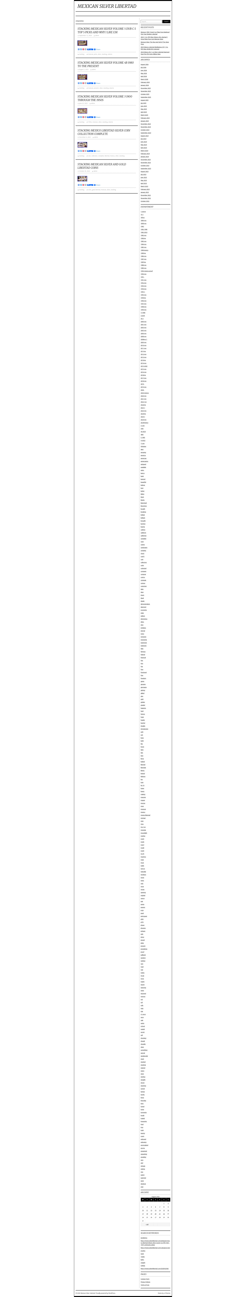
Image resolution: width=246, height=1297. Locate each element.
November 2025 (146, 91)
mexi (142, 806)
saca (142, 1017)
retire (142, 990)
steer (142, 1074)
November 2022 (146, 198)
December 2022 (146, 195)
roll (142, 1002)
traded (143, 1118)
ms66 (142, 842)
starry (142, 1071)
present (96, 88)
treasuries (144, 1121)
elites (142, 622)
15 (164, 1210)
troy (142, 1127)
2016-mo (143, 372)
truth (142, 1130)
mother (143, 836)
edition (143, 616)
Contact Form (145, 1279)
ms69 (142, 851)
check (142, 553)
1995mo (143, 298)
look (142, 782)
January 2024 (145, 156)
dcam (142, 595)
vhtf (142, 1163)
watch (142, 1175)
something (144, 1050)
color (142, 565)
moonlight (144, 833)
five (142, 666)
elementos (144, 619)
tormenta (144, 1112)
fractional (144, 672)
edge (142, 613)
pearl (142, 913)
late (142, 753)
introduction (144, 729)
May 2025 (144, 109)
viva (142, 1172)
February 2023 (145, 189)
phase (142, 925)
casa (142, 541)
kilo (142, 744)
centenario (144, 547)
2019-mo (143, 387)
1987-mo (143, 259)
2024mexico (144, 423)
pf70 (142, 922)
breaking (143, 512)
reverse (143, 996)
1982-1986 (144, 229)
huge (142, 717)
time (142, 1103)
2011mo (143, 351)
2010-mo (143, 345)
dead (142, 598)
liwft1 (142, 1260)
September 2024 (146, 133)
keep (142, 738)
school (143, 1026)
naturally (143, 871)
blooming (144, 506)
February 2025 (145, 118)
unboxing (143, 1142)
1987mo (143, 262)
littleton (143, 776)
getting (143, 690)
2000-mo (143, 321)
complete (101, 156)
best (142, 488)
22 (164, 1214)
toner (142, 1109)
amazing (143, 452)
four (142, 669)
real (142, 970)
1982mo (143, 238)
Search (166, 21)
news (142, 880)
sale (142, 1020)
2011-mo (143, 348)
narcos (143, 869)
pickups (143, 931)
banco (143, 473)
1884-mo (143, 220)
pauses (143, 907)
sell (142, 1035)
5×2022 (143, 440)
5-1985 (143, 437)
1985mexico (144, 250)
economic (144, 610)
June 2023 (144, 177)
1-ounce (143, 211)
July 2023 (143, 174)
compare (143, 571)
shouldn (143, 1044)
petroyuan (144, 916)
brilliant (143, 518)
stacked (143, 1062)
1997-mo (143, 304)
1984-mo (143, 244)
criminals (143, 580)
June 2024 (144, 142)
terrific (143, 1094)
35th (142, 428)
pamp (142, 904)
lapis (142, 750)
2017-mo (143, 378)
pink (142, 934)
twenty (143, 1133)
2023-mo (143, 411)
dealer (143, 601)
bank (142, 476)
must (142, 863)
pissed (143, 940)
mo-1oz (143, 827)
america (143, 455)
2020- (142, 390)
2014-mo (143, 363)
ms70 (142, 854)
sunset (143, 1089)
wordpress (144, 1238)
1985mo (143, 253)
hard (142, 711)
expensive (144, 643)
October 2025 (145, 94)
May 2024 (144, 145)
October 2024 (145, 130)
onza (142, 886)
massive (143, 797)
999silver (143, 446)
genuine (143, 684)
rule (142, 1011)
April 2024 (144, 148)
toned (142, 1106)
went (142, 1181)
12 (151, 1210)
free (142, 675)
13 (155, 1210)
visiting (143, 1169)
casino (143, 544)
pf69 (142, 919)
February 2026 (145, 82)
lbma (142, 759)
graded (143, 705)
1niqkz (143, 1257)
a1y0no (143, 1251)
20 (155, 1214)
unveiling (143, 1157)
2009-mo (143, 342)
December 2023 (146, 159)
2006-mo (143, 333)
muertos (143, 857)
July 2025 (143, 103)
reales (142, 973)
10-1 (142, 214)
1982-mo (143, 235)
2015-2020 (144, 366)
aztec (142, 470)
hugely (143, 720)
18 (147, 1214)
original (143, 895)
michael (143, 818)
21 (160, 1214)
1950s (90, 122)
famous (143, 651)
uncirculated (144, 1145)
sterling (143, 1077)
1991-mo (143, 280)
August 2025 (144, 100)
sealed (143, 1029)
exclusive (143, 637)
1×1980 (143, 313)
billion (142, 494)
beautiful (143, 482)
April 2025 (144, 112)
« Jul (147, 1224)
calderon (143, 533)
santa (142, 1023)
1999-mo (143, 310)
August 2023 (144, 171)
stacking (81, 54)
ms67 (142, 845)
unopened (144, 1151)
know (142, 747)
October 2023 (145, 165)
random (143, 958)
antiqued (143, 464)
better (142, 491)
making (143, 794)
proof (142, 952)
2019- (142, 384)
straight (143, 1080)
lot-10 (142, 785)
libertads (143, 767)
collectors (144, 562)
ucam (142, 1136)
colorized (143, 568)
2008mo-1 (144, 339)
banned (143, 479)
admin (97, 35)
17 (143, 1214)
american (143, 458)
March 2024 (144, 151)
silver (99, 54)
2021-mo (143, 399)
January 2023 (145, 192)
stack (142, 1059)
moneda (143, 830)
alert (142, 449)
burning (143, 524)
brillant (143, 515)
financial (143, 657)
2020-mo (143, 396)
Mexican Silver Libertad (107, 6)
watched (143, 1178)
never (142, 877)
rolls (142, 1005)
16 (168, 1210)
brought (143, 521)
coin (89, 156)
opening (143, 892)
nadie (142, 866)
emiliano (143, 628)
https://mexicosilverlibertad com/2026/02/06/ (155, 1268)
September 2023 (146, 168)
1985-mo (143, 247)
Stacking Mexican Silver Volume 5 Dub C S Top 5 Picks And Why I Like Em (107, 30)
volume (110, 54)
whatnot (143, 1184)
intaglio (143, 726)
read (142, 967)
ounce (143, 898)
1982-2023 (144, 232)
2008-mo (143, 336)
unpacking (144, 1154)
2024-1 (143, 417)
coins (89, 190)
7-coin (143, 443)
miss (142, 824)
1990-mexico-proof (147, 271)
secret (143, 1032)
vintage (143, 1166)
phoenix (143, 928)
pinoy (142, 937)
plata (142, 943)
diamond (143, 607)
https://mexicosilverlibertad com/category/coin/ (155, 1248)
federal (143, 654)
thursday (143, 1100)
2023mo (143, 414)
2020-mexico (145, 393)
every (142, 634)
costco (143, 577)
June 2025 (144, 106)
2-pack (143, 316)
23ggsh (143, 1263)
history (143, 714)
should (143, 1041)
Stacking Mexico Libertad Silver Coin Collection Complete (104, 132)
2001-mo (143, 324)
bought (143, 509)
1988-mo (143, 265)
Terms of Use (145, 1285)
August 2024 (144, 136)
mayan (143, 800)
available (143, 467)
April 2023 (144, 183)
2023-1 (143, 408)
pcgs (142, 910)
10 (143, 1210)
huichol (143, 723)
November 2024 (146, 127)
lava (142, 756)
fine (142, 660)
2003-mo (143, 327)
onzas (142, 889)
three (142, 1097)
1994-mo (143, 289)
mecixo (143, 803)
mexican (90, 54)
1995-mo (143, 295)
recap (142, 976)
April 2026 (144, 76)
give (142, 696)
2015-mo (143, 369)
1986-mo (143, 256)
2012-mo (143, 354)
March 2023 (144, 186)
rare (142, 964)
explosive (143, 646)
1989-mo (143, 268)
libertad (107, 156)
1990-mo (143, 274)
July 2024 (143, 139)
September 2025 (146, 97)
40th (142, 434)
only (142, 883)
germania (144, 687)
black (142, 497)
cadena (143, 530)
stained (143, 1068)
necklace (143, 874)
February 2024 (145, 154)
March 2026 (144, 79)
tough (142, 1115)
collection (94, 156)
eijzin (142, 1254)
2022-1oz (144, 402)
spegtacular (144, 1056)
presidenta (144, 949)
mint (142, 821)
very (142, 1160)
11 (147, 1210)
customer (144, 586)
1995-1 (143, 292)
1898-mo (143, 223)
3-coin (143, 426)
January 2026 (145, 85)
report (143, 984)
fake (142, 649)
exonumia (144, 640)
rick (142, 999)
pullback (143, 955)
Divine (160, 1293)
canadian (143, 538)
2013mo (143, 360)
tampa (143, 1092)
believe (143, 485)
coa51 (143, 556)
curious (143, 583)
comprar (143, 574)
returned (143, 993)
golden (143, 702)
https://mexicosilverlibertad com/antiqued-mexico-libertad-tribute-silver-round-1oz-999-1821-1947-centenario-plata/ (155, 1243)
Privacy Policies (145, 1282)
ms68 (142, 848)
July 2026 (143, 67)
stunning (143, 1086)
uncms (143, 1148)
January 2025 (145, 121)
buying (143, 527)
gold (93, 190)
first (142, 663)
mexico (112, 156)
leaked (143, 761)
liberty (142, 770)
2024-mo (143, 420)
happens (143, 708)
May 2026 (144, 73)
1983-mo (143, 241)
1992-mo (143, 283)
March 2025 (144, 115)
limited (143, 773)
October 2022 (145, 201)
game (142, 681)
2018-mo (143, 381)
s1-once (143, 1014)
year (142, 1187)
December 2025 (146, 88)
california (143, 536)
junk (142, 732)
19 (151, 1214)
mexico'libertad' (145, 815)
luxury (142, 791)
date (142, 589)
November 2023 (146, 162)
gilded (142, 693)
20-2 (142, 318)
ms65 (142, 839)
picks (95, 54)
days (142, 592)
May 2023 (144, 180)
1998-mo (143, 307)
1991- (142, 277)
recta (142, 979)
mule (142, 860)
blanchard (144, 503)
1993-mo (143, 286)
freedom (143, 678)
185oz (143, 217)
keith (142, 741)
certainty (143, 550)
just (142, 735)
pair (142, 901)
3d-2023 (143, 431)
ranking (143, 961)
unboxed (143, 1139)
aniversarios (144, 461)
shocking (143, 1038)
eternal (143, 631)
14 (160, 1210)
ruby (142, 1008)
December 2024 (146, 124)
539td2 (143, 1266)
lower (142, 788)
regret (142, 982)
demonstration (145, 604)
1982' (142, 226)
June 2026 (144, 70)
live (142, 779)
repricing (143, 987)
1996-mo (143, 301)
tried (142, 1124)
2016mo (143, 375)
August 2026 (144, 64)
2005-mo (143, 330)
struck (142, 1083)
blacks (143, 500)
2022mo (143, 405)
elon (142, 625)
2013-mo (143, 357)
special (143, 1053)
